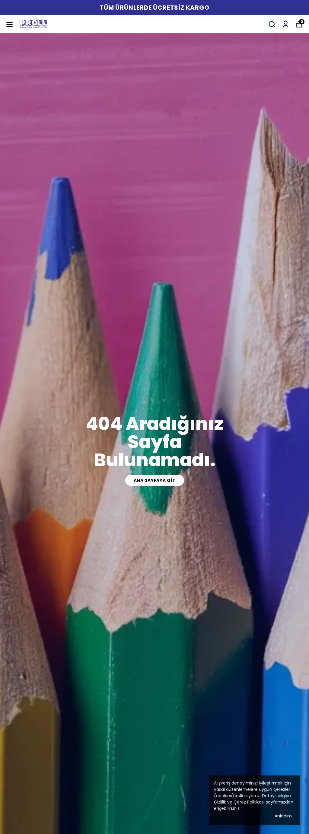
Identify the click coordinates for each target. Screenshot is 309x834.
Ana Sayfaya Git (155, 480)
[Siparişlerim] (285, 24)
